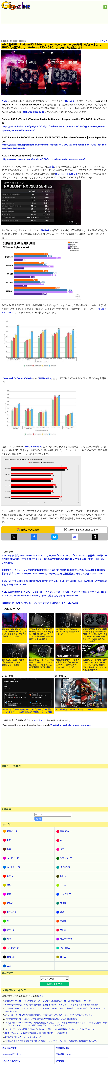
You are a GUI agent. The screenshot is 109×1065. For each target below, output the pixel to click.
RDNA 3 (69, 100)
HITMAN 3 (45, 378)
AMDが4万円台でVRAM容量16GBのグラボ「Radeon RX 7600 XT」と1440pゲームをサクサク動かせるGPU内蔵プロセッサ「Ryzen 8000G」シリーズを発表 (95, 635)
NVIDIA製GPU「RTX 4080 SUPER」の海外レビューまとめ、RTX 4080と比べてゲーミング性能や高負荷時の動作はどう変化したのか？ (41, 634)
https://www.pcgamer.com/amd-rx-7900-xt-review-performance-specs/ (43, 159)
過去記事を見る (54, 983)
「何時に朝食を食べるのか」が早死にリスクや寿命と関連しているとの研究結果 (41, 1019)
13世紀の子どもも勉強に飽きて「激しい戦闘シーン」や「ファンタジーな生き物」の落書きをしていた (51, 1040)
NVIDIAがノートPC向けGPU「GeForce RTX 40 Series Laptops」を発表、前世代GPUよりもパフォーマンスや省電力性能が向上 (95, 665)
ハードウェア (101, 41)
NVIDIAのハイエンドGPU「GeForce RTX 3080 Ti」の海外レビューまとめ (14, 662)
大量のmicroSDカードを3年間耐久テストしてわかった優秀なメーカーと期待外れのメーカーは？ (48, 1000)
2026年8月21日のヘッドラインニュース (23, 1037)
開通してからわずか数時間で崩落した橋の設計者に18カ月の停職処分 (36, 1033)
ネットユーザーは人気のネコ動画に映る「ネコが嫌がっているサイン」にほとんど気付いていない (49, 1015)
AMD (4, 100)
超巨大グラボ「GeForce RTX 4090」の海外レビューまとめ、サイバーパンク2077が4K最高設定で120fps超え (41, 663)
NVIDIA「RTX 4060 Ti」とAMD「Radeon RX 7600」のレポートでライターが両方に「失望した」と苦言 (14, 633)
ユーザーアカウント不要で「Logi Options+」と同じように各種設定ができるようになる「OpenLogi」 (51, 1029)
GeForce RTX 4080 (34, 111)
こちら (40, 996)
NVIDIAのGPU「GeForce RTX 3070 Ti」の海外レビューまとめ (68, 631)
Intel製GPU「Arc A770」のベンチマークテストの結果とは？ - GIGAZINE (40, 602)
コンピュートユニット (66, 173)
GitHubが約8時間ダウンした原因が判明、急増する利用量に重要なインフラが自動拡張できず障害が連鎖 (51, 1004)
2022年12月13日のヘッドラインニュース (74, 709)
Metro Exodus (33, 446)
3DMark (45, 230)
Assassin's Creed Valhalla (18, 378)
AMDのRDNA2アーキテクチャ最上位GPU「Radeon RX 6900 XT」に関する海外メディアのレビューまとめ (68, 663)
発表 (51, 166)
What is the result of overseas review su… (70, 725)
